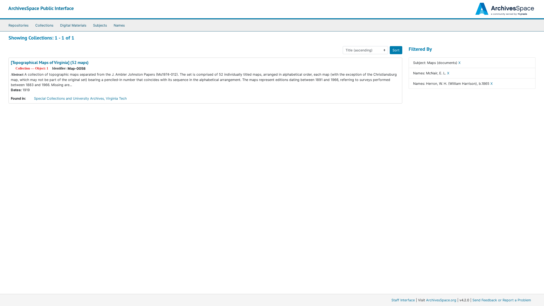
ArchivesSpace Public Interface (41, 8)
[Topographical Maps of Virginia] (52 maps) (50, 62)
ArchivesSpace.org (441, 300)
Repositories (18, 25)
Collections (44, 25)
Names (119, 25)
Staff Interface (403, 300)
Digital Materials (73, 25)
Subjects (100, 25)
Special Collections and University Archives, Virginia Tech (80, 98)
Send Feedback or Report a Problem (501, 300)
